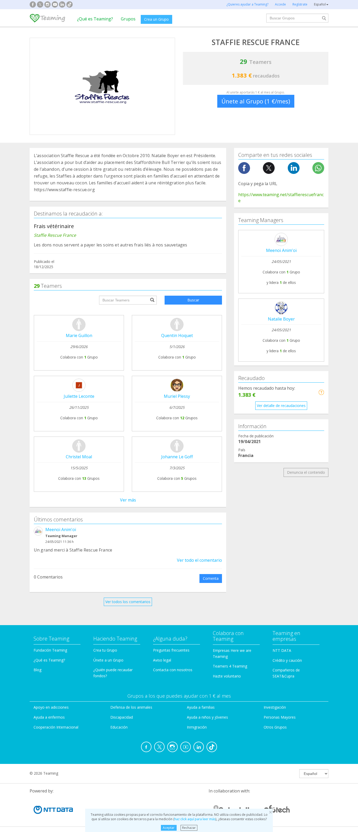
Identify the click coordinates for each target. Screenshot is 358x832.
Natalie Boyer (281, 319)
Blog (37, 669)
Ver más (128, 500)
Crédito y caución (287, 660)
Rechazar (189, 827)
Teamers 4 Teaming (230, 666)
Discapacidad (121, 717)
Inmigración (197, 727)
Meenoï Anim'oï (60, 529)
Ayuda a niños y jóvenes (207, 717)
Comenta (211, 578)
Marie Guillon (79, 335)
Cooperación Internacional (56, 727)
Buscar (193, 299)
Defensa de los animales (131, 707)
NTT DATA (282, 650)
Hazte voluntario (227, 676)
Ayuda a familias (201, 707)
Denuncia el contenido (306, 472)
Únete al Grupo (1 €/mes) (255, 101)
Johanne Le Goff (177, 457)
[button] (321, 392)
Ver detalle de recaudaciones (281, 405)
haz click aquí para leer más (194, 819)
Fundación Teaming (50, 650)
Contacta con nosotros (172, 669)
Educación (119, 727)
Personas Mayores (280, 717)
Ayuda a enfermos (49, 717)
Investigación (275, 707)
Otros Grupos (275, 727)
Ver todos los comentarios (127, 601)
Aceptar (169, 827)
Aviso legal (162, 660)
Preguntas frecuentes (171, 650)
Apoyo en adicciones (51, 707)
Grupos (128, 19)
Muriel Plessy (177, 396)
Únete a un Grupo (108, 660)
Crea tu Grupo (105, 650)
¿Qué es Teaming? (95, 19)
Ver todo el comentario (199, 560)
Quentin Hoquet (177, 335)
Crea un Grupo (156, 19)
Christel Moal (79, 457)
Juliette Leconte (79, 396)
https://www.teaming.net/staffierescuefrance (281, 197)
